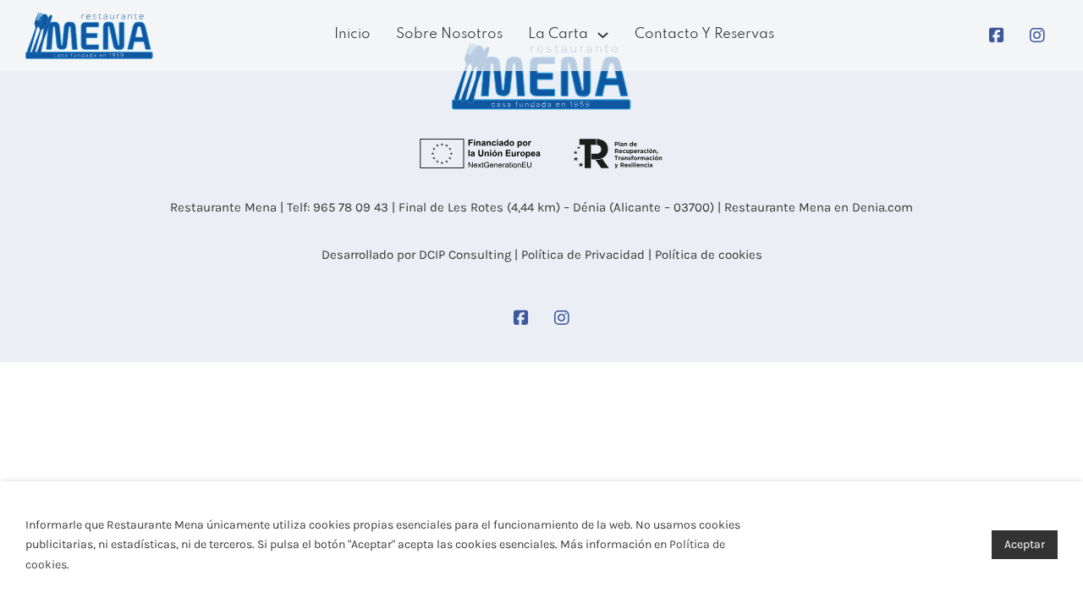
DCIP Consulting (465, 254)
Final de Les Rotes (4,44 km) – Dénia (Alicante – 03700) (554, 207)
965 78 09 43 (350, 207)
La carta (558, 34)
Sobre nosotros (449, 34)
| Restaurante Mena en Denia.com (813, 207)
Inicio (352, 34)
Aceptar (1024, 544)
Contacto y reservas (704, 34)
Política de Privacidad (583, 254)
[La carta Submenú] (602, 35)
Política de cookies (708, 254)
